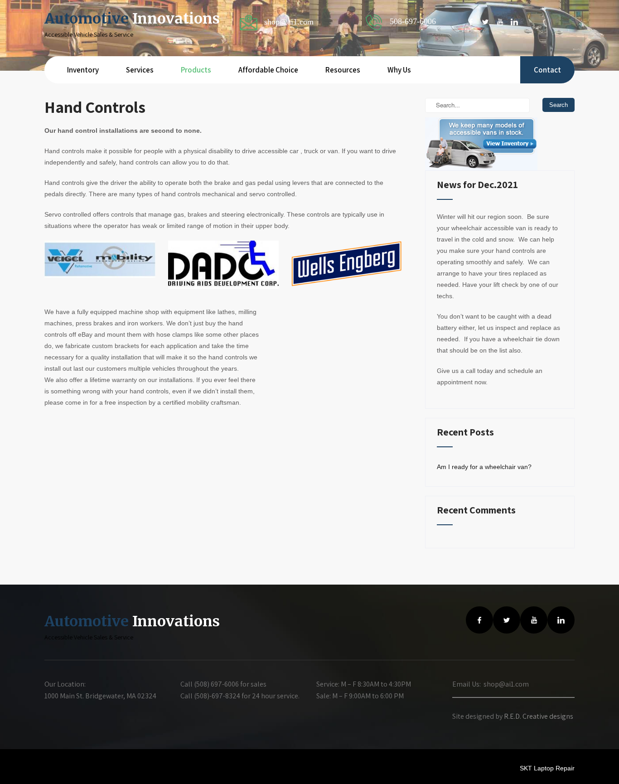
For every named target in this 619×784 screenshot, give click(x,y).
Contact (547, 70)
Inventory (83, 70)
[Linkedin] (514, 22)
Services (140, 70)
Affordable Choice (268, 70)
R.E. (509, 716)
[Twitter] (485, 22)
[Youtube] (499, 22)
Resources (342, 70)
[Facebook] (470, 22)
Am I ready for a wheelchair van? (484, 466)
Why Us (399, 70)
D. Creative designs (544, 716)
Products (196, 70)
